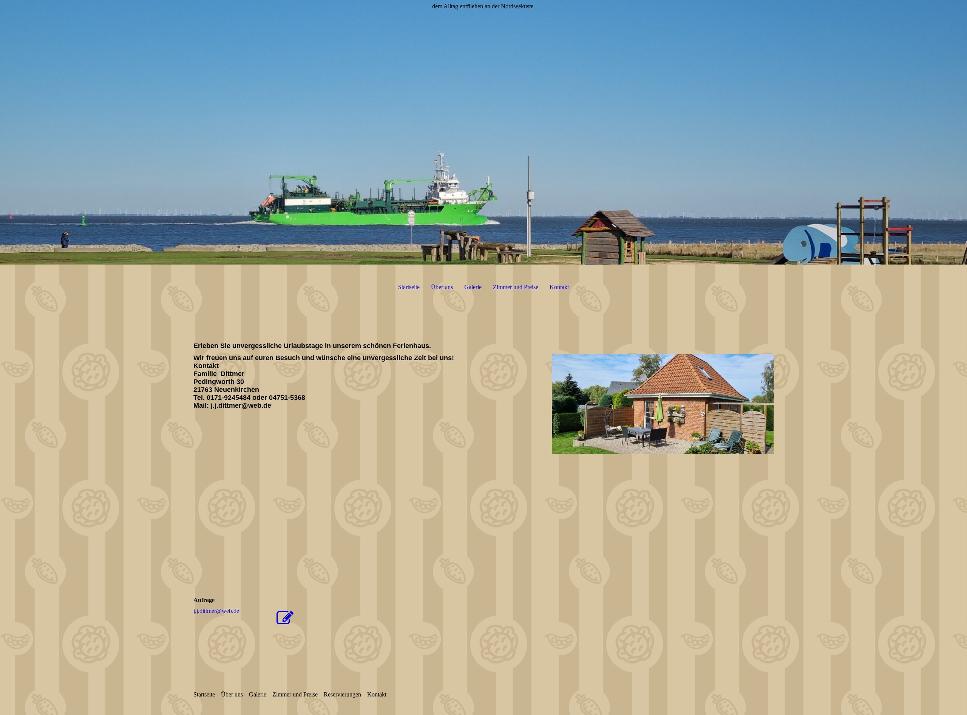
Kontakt (559, 287)
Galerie (473, 287)
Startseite (409, 287)
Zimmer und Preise (515, 287)
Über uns (442, 287)
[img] (483, 132)
